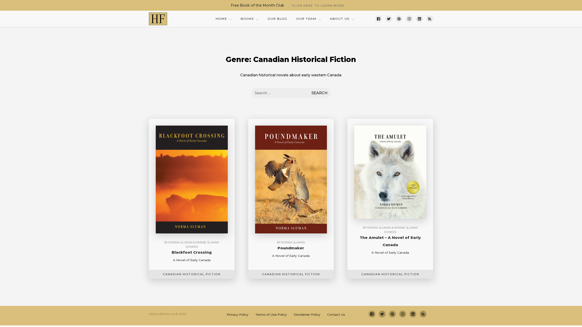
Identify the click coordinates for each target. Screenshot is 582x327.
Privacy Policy (237, 314)
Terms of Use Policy (271, 314)
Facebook (378, 18)
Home (221, 18)
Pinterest (399, 18)
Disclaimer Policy (307, 314)
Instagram (409, 18)
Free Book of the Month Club (287, 5)
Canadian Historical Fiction (192, 274)
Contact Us (336, 314)
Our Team (306, 18)
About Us (339, 18)
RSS (429, 18)
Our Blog (277, 18)
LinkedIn (419, 18)
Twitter (388, 18)
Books (247, 18)
